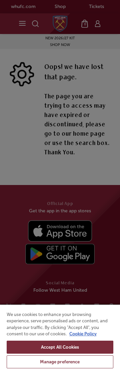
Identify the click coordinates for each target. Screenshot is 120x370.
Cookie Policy (83, 333)
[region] (60, 337)
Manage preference (60, 361)
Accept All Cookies (60, 347)
